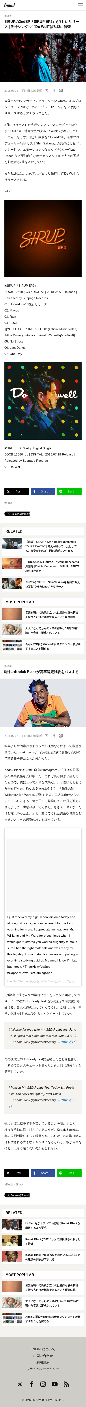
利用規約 (43, 1362)
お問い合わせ (43, 1356)
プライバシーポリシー (43, 1369)
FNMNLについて (43, 1349)
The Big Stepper (17, 981)
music (7, 15)
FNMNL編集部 (32, 90)
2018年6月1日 (67, 1042)
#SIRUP (9, 503)
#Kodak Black (13, 1184)
